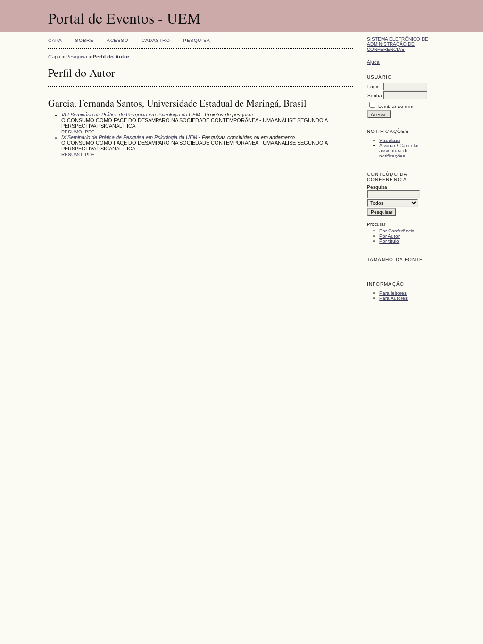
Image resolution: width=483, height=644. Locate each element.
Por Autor (389, 236)
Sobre (84, 40)
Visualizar (389, 140)
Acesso (117, 40)
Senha (374, 95)
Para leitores (393, 293)
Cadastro (156, 40)
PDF (89, 131)
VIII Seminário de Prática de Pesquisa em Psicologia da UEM (130, 114)
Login (373, 86)
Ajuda (373, 62)
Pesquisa (196, 40)
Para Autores (393, 298)
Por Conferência (397, 230)
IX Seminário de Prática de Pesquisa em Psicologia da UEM (129, 137)
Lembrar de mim (395, 106)
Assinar (387, 145)
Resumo (71, 131)
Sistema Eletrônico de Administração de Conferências (397, 44)
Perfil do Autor (111, 56)
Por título (389, 241)
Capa (55, 40)
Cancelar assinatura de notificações (399, 150)
